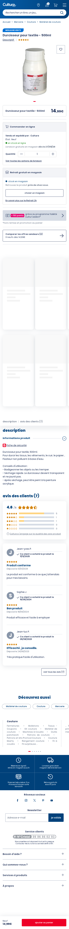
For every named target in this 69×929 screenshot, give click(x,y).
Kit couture (31, 728)
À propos (8, 886)
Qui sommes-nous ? (15, 864)
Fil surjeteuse (29, 744)
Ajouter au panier (44, 922)
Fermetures (13, 725)
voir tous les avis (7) (53, 671)
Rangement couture (33, 741)
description (10, 421)
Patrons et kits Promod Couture (24, 737)
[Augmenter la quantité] (53, 154)
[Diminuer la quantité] (21, 154)
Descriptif (9, 39)
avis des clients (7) (31, 421)
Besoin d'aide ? (12, 854)
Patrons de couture (38, 734)
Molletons (33, 725)
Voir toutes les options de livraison (24, 161)
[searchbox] (34, 12)
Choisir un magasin (35, 193)
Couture (41, 706)
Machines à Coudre (33, 731)
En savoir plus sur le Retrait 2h (21, 200)
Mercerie (59, 706)
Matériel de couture (16, 706)
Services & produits (15, 875)
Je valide (56, 817)
